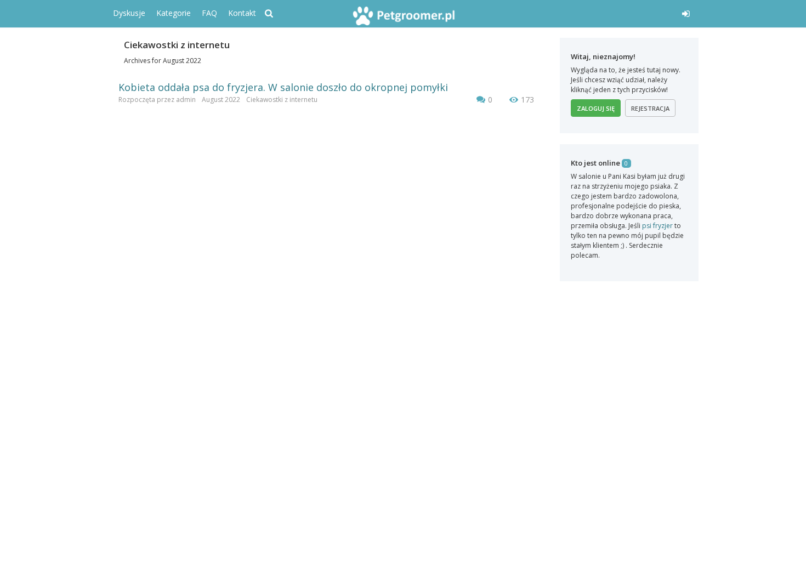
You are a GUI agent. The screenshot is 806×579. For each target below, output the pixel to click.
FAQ (209, 13)
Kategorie (173, 13)
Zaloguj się (596, 108)
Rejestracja (650, 108)
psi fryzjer (657, 225)
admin (186, 99)
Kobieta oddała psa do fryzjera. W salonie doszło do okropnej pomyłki (283, 87)
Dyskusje (129, 13)
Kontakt (242, 13)
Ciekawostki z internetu (281, 99)
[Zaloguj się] (604, 12)
